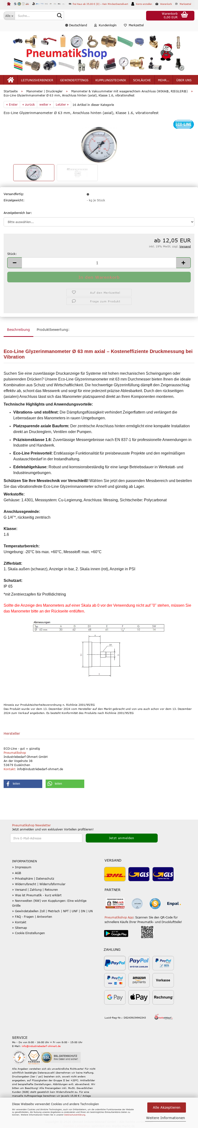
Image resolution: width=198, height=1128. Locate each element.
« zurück (28, 104)
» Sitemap (19, 927)
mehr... (163, 80)
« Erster (12, 104)
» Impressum (21, 867)
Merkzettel (135, 25)
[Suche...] (59, 16)
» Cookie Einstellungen (28, 933)
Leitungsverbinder (37, 80)
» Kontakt (19, 922)
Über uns (183, 80)
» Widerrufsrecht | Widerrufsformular (38, 884)
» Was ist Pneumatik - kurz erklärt (37, 895)
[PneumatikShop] (99, 53)
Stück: (12, 253)
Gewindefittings (74, 80)
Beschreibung (18, 329)
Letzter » (62, 104)
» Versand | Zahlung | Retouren (35, 889)
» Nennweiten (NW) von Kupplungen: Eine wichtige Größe (49, 903)
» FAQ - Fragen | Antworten (32, 916)
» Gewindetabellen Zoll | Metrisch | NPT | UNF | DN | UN (52, 911)
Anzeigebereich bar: (18, 212)
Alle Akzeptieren (166, 1107)
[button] (76, 25)
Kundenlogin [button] (107, 25)
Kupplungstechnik (110, 80)
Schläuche (142, 80)
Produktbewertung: (53, 329)
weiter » (45, 104)
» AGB (16, 873)
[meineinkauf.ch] (164, 1016)
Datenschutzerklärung (74, 1115)
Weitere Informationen (165, 1118)
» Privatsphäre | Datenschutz (33, 878)
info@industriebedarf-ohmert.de (41, 1046)
